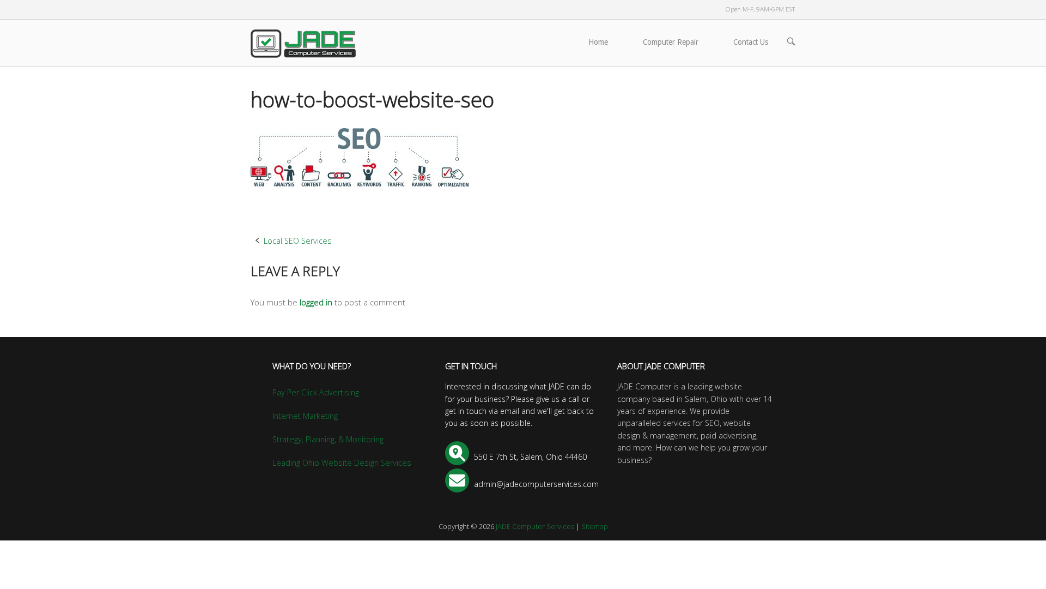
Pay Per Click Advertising (315, 392)
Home (598, 42)
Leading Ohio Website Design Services (341, 463)
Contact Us (750, 42)
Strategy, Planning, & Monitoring (328, 439)
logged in (316, 302)
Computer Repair (670, 42)
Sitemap (594, 526)
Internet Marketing (305, 416)
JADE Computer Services (535, 526)
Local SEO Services (298, 241)
